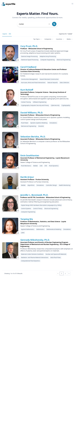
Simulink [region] (41, 126)
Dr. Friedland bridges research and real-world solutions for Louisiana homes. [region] (44, 75)
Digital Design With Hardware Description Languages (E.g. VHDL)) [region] (41, 205)
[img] (10, 53)
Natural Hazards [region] (53, 82)
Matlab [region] (35, 166)
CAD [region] (41, 166)
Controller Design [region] (51, 185)
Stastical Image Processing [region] (29, 56)
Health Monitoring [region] (64, 185)
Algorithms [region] (31, 185)
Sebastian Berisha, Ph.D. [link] (33, 136)
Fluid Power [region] (24, 123)
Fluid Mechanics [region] (26, 166)
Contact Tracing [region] (26, 102)
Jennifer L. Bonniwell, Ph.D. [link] (34, 194)
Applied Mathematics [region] (27, 229)
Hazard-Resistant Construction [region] (49, 79)
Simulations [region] (53, 123)
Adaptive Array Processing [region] (48, 56)
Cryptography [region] (66, 105)
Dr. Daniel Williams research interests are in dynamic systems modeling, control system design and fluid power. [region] (45, 118)
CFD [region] (46, 166)
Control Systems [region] (26, 208)
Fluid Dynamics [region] (53, 166)
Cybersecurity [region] (55, 105)
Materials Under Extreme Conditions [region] (32, 254)
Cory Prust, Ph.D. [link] (29, 46)
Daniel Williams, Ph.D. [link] (31, 112)
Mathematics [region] (40, 229)
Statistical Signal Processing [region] (29, 60)
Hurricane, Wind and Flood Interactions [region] (33, 82)
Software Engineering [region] (39, 102)
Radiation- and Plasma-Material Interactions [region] (34, 257)
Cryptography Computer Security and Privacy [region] (35, 105)
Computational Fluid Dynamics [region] (30, 261)
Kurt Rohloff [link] (26, 89)
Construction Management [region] (29, 79)
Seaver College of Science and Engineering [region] (35, 162)
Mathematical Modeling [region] (54, 229)
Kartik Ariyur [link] (27, 176)
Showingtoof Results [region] (13, 273)
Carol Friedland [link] (28, 66)
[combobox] (34, 24)
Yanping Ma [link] (26, 219)
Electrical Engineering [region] (63, 60)
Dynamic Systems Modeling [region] (38, 123)
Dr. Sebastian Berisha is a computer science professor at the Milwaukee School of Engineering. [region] (45, 142)
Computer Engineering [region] (48, 60)
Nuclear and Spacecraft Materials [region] (56, 254)
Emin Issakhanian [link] (29, 155)
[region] (46, 49)
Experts (6, 34)
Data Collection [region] (64, 82)
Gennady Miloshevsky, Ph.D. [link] (35, 239)
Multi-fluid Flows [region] (55, 257)
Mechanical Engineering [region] (28, 126)
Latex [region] (22, 232)
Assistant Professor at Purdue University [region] (34, 182)
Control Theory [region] (37, 208)
